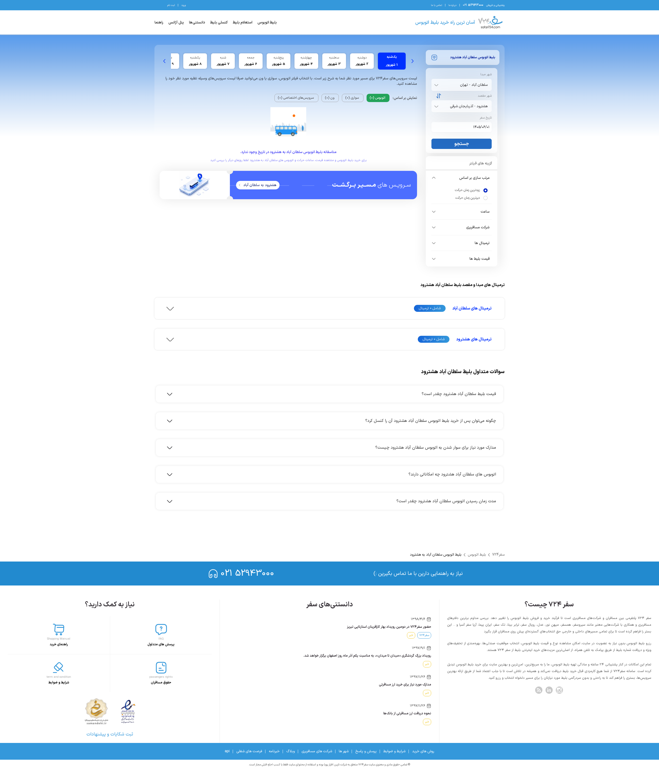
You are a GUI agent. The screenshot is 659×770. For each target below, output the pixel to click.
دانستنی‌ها (197, 22)
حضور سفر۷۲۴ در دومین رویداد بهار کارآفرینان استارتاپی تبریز (389, 627)
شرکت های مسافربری (316, 751)
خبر (411, 635)
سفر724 (498, 554)
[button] (461, 178)
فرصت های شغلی (249, 751)
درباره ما (452, 5)
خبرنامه (274, 751)
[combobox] (460, 85)
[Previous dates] (412, 61)
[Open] (436, 85)
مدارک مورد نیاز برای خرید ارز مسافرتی (405, 684)
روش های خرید (423, 751)
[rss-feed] (538, 690)
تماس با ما (436, 5)
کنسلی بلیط (219, 22)
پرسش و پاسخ (366, 751)
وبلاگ (290, 751)
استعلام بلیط (242, 22)
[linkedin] (549, 690)
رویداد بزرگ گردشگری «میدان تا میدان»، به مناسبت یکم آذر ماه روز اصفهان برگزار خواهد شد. (367, 655)
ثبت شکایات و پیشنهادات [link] (109, 734)
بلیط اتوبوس (267, 22)
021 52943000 (247, 573)
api (227, 751)
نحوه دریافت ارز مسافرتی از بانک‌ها (407, 713)
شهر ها (344, 751)
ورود (183, 5)
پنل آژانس (176, 22)
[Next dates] (164, 61)
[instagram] (559, 690)
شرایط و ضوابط (394, 751)
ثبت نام (171, 5)
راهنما (158, 22)
